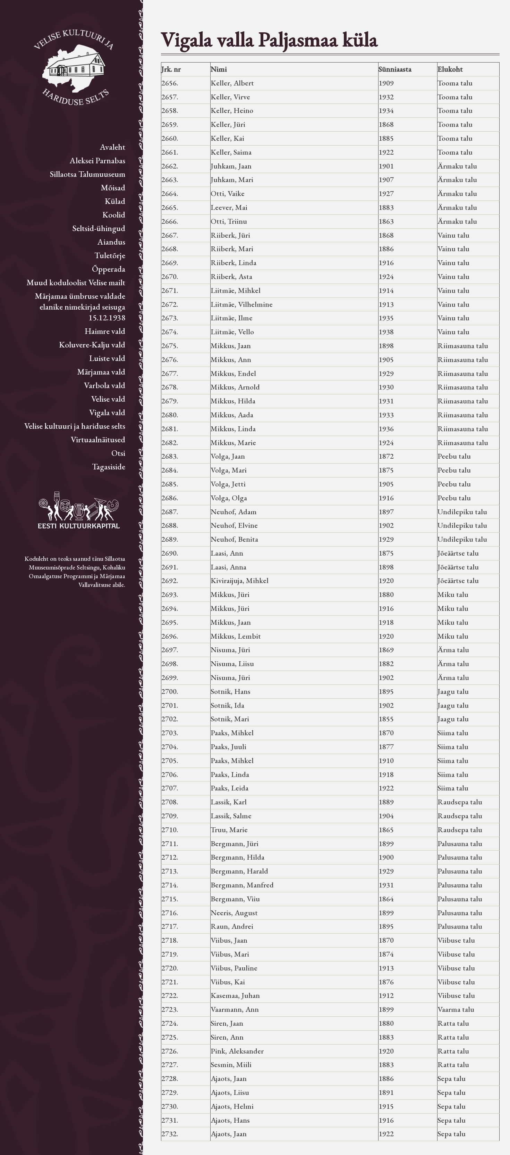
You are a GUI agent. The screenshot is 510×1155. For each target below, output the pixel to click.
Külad (115, 201)
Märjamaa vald (101, 371)
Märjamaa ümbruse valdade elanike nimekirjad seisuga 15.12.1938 (80, 306)
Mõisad (113, 187)
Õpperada (108, 268)
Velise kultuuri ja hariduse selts (74, 425)
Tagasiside (108, 466)
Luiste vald (107, 358)
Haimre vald (105, 331)
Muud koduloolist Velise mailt (75, 282)
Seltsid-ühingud (99, 228)
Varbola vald (104, 385)
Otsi (118, 453)
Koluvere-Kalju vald (92, 344)
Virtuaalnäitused (98, 439)
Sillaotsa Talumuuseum (87, 174)
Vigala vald (107, 412)
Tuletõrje (109, 255)
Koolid (113, 214)
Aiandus (111, 241)
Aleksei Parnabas (97, 160)
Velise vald (108, 398)
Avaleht (112, 146)
